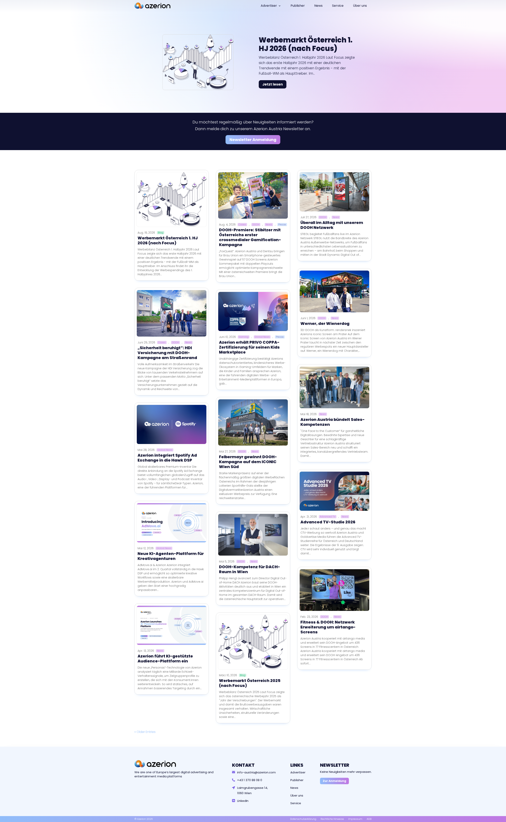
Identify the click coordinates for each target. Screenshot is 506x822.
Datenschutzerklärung (303, 819)
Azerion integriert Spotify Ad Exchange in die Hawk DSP (167, 457)
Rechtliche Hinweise (332, 819)
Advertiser (269, 5)
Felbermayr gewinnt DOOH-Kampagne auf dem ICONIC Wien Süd (248, 461)
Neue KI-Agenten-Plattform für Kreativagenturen (171, 556)
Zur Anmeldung (334, 781)
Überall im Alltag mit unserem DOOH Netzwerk (331, 225)
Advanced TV (327, 516)
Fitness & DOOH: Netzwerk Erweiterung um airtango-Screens (328, 627)
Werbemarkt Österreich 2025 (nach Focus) (249, 683)
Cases (162, 342)
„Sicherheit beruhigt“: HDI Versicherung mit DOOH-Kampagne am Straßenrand (167, 352)
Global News (165, 449)
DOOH (175, 342)
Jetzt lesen (272, 84)
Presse (282, 224)
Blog (160, 232)
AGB (369, 819)
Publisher (298, 5)
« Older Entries (145, 732)
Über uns (360, 5)
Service (338, 5)
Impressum (355, 819)
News (318, 5)
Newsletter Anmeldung (252, 139)
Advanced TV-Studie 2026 (327, 522)
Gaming (243, 337)
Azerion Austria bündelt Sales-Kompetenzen (332, 422)
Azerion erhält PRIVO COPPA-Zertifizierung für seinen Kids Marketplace (249, 347)
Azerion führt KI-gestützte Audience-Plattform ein (165, 658)
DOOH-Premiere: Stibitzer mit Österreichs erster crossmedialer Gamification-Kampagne (250, 237)
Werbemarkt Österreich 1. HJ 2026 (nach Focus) (305, 44)
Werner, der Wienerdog (324, 323)
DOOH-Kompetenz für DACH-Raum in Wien (249, 569)
